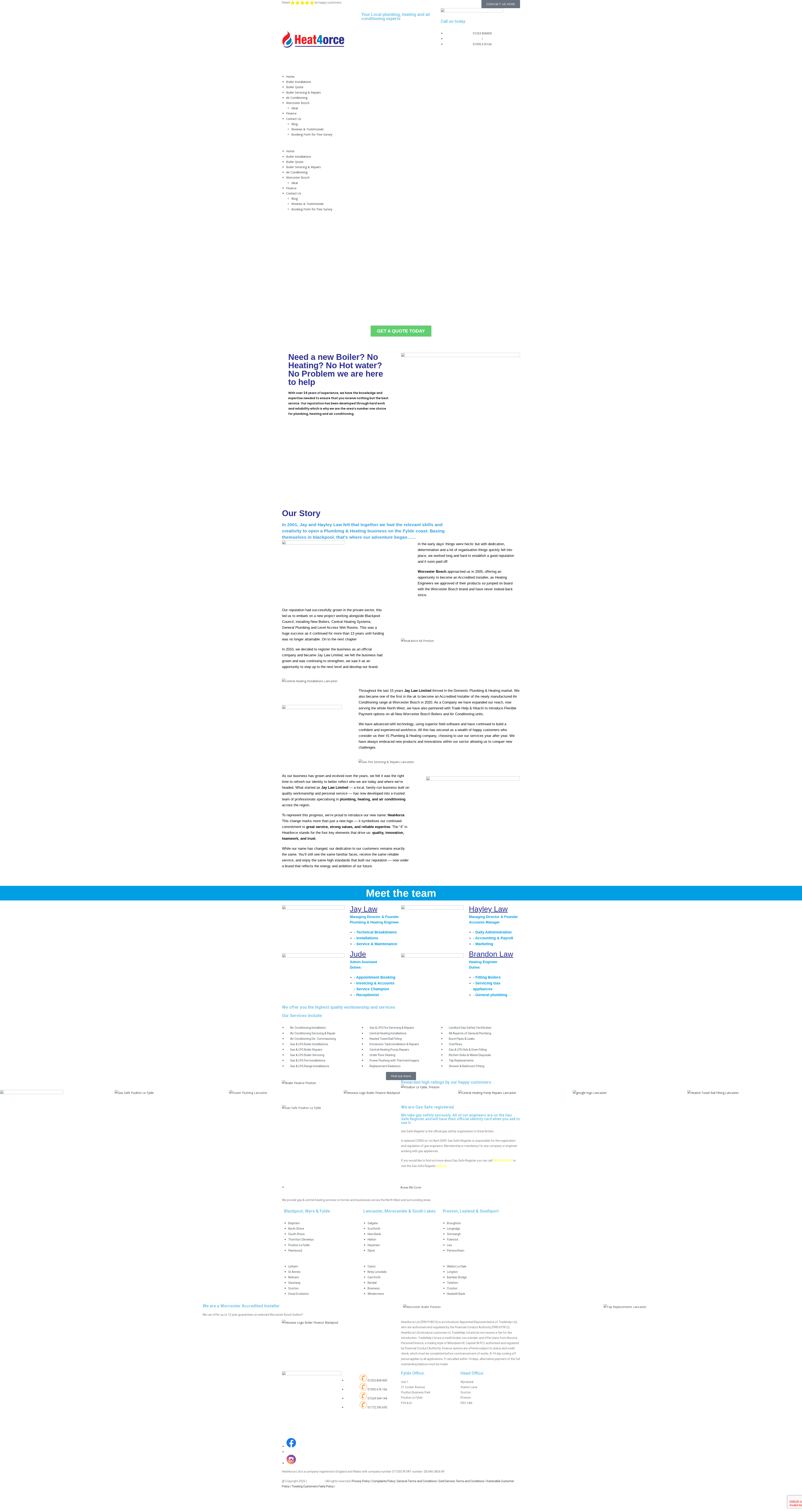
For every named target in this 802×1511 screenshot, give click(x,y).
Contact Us (293, 119)
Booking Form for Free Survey (311, 134)
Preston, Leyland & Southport (471, 1211)
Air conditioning (490, 455)
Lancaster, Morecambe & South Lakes (399, 1211)
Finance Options (430, 455)
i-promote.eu (315, 1481)
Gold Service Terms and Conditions (461, 1481)
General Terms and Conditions (417, 1481)
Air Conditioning (296, 98)
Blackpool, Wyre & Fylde (307, 1211)
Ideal (294, 108)
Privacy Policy (361, 1481)
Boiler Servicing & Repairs (303, 92)
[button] (401, 142)
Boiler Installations (298, 82)
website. (441, 1166)
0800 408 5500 (503, 1160)
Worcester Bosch (298, 103)
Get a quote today (401, 331)
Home (290, 77)
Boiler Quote (294, 87)
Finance (291, 113)
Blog (294, 124)
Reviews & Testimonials (307, 129)
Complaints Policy (383, 1481)
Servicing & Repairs (371, 455)
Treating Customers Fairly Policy (313, 1486)
